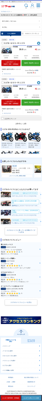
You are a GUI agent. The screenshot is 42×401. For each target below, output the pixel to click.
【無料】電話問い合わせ (31, 63)
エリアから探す (7, 365)
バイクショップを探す (8, 360)
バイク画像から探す (8, 370)
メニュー (38, 7)
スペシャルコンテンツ (31, 340)
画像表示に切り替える (32, 33)
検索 (26, 7)
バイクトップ (6, 346)
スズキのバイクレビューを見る (21, 302)
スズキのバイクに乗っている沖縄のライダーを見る (21, 231)
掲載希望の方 (31, 382)
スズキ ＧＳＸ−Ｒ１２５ (14, 43)
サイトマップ (31, 386)
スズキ (4, 39)
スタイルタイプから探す (9, 356)
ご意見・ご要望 (10, 382)
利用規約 (10, 377)
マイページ (32, 7)
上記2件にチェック (10, 119)
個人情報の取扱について (31, 377)
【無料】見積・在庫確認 (10, 63)
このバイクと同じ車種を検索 (17, 176)
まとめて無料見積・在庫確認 (10, 398)
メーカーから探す (7, 351)
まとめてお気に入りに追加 (31, 398)
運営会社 (10, 386)
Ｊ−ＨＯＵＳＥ (6, 73)
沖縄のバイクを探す (11, 340)
